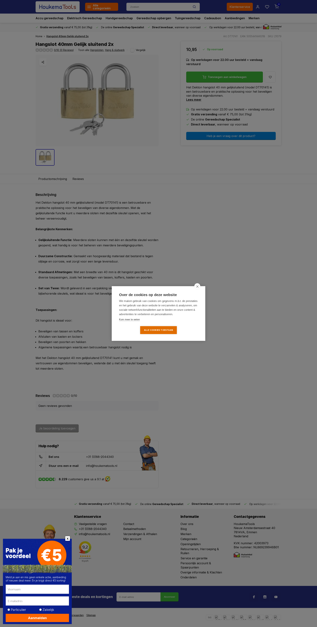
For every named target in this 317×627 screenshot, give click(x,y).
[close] (197, 286)
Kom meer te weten (129, 319)
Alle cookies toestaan (158, 330)
